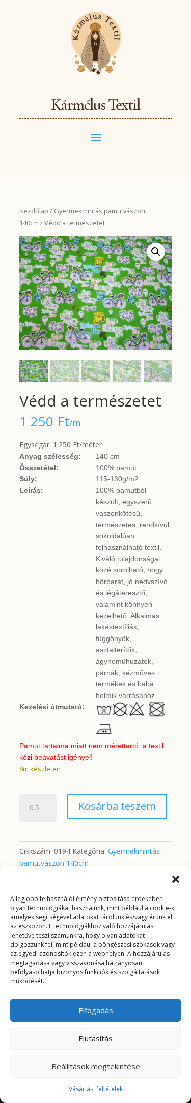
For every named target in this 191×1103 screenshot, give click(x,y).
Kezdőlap (33, 210)
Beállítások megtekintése (95, 1066)
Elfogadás (95, 1010)
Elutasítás (95, 1038)
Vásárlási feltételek (96, 1089)
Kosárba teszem (117, 806)
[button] (176, 879)
